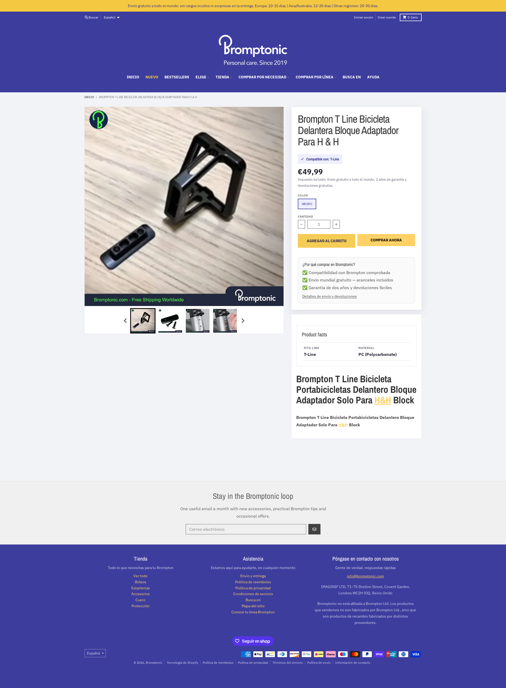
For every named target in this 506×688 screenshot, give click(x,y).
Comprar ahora (386, 240)
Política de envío (319, 663)
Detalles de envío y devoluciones (329, 296)
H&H (382, 400)
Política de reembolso (218, 663)
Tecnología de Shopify (182, 663)
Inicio (89, 97)
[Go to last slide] (125, 321)
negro (307, 204)
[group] (142, 320)
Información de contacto (352, 663)
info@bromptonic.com (365, 576)
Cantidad (305, 216)
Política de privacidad (253, 663)
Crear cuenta (387, 17)
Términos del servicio (288, 663)
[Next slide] (242, 321)
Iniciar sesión (363, 17)
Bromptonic (154, 663)
